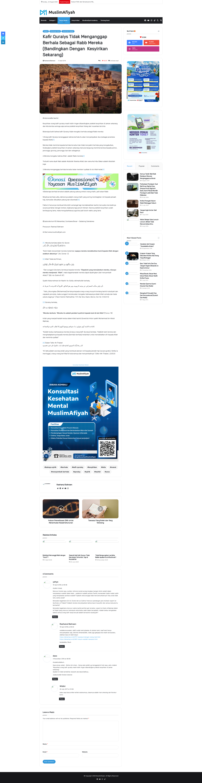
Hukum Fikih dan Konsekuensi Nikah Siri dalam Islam (88, 2)
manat (113, 467)
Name (45, 744)
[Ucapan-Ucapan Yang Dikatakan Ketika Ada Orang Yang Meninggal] (132, 256)
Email (45, 752)
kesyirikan (92, 467)
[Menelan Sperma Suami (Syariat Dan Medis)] (132, 287)
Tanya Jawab (63, 20)
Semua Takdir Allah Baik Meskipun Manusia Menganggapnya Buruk (148, 176)
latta (104, 467)
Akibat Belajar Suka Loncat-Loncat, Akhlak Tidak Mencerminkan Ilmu (149, 222)
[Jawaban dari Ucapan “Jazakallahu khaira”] (132, 247)
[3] (103, 169)
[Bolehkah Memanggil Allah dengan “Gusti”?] (54, 546)
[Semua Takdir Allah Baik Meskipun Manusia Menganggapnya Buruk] (132, 177)
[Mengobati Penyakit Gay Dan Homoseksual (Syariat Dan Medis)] (132, 296)
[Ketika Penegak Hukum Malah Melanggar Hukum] (132, 204)
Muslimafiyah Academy (90, 20)
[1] (53, 140)
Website (85, 752)
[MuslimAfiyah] (57, 12)
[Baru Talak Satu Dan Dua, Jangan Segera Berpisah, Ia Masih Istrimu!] (132, 266)
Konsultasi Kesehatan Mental (80, 365)
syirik (88, 472)
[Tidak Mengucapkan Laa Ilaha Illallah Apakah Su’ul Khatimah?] (106, 546)
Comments (155, 166)
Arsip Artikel (75, 20)
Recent (129, 166)
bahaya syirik (51, 467)
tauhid (97, 472)
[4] (79, 200)
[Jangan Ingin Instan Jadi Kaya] (132, 213)
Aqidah (46, 31)
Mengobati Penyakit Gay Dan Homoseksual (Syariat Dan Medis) (149, 295)
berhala (65, 467)
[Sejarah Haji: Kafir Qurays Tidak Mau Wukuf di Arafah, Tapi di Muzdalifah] (80, 546)
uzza (108, 472)
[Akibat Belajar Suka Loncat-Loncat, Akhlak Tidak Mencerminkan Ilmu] (132, 222)
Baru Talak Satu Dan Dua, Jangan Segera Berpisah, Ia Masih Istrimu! (149, 266)
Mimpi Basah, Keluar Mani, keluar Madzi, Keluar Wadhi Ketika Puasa (148, 276)
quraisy (77, 472)
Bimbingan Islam (55, 31)
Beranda (43, 20)
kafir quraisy (78, 467)
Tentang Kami (105, 20)
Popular (142, 166)
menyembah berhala (60, 472)
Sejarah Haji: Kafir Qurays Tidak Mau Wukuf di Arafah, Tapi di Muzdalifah (79, 557)
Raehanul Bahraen (49, 60)
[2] (84, 156)
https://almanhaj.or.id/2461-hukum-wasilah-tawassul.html (78, 639)
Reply (55, 617)
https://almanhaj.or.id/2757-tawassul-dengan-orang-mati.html (80, 637)
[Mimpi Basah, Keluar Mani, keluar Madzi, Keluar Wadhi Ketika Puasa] (132, 277)
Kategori (52, 20)
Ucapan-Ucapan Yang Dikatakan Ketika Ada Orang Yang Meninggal (149, 256)
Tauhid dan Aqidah (67, 31)
